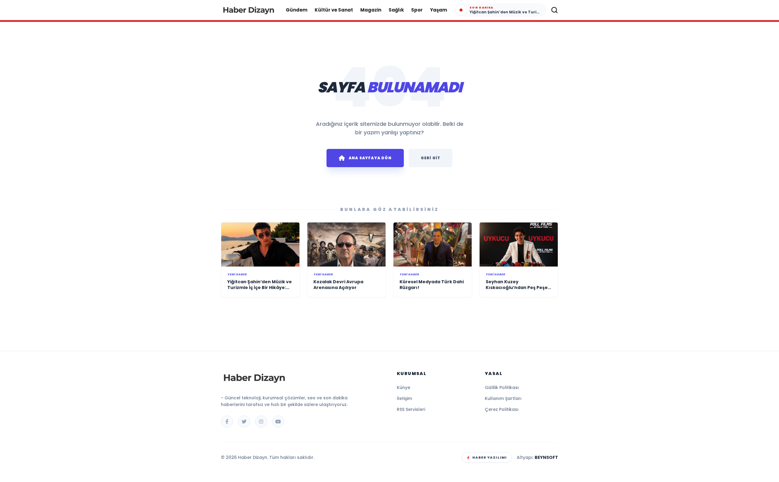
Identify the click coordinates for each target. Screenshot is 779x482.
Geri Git (431, 157)
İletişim (404, 398)
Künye (403, 387)
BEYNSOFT (546, 457)
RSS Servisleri (411, 409)
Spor (417, 10)
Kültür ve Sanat (334, 10)
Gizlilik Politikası (502, 387)
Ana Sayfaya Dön (370, 157)
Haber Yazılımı (489, 457)
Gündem (296, 10)
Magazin (370, 10)
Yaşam (438, 10)
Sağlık (396, 10)
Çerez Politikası (502, 409)
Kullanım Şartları (503, 398)
